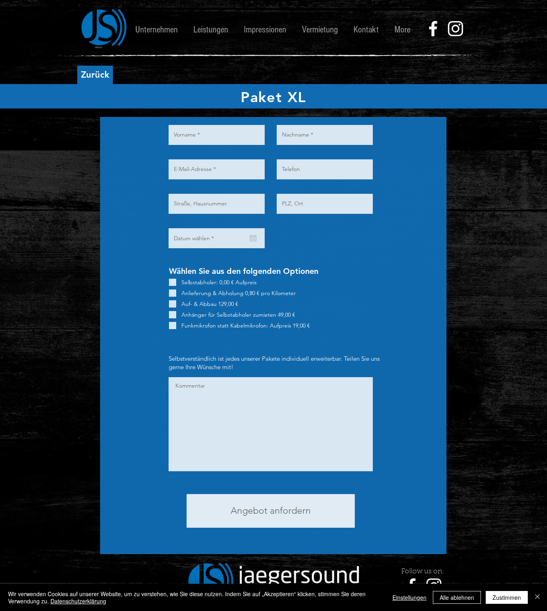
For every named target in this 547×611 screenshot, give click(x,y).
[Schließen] (537, 597)
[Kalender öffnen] (253, 238)
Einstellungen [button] (409, 597)
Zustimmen (507, 597)
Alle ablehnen (457, 597)
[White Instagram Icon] (455, 28)
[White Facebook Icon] (433, 28)
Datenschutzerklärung (78, 601)
